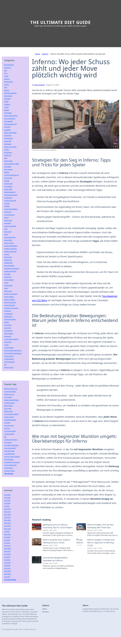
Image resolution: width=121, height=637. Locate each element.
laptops (6, 172)
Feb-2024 (7, 537)
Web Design (8, 96)
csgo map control (10, 448)
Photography (8, 82)
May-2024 (7, 549)
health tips (7, 155)
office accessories (10, 302)
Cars (5, 73)
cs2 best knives (9, 434)
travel (6, 283)
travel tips (7, 311)
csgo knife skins (9, 454)
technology (7, 135)
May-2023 (7, 529)
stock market (8, 468)
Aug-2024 (7, 526)
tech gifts (7, 274)
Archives (45, 612)
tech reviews (8, 169)
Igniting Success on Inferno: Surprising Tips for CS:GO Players (58, 526)
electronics (7, 325)
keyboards (7, 336)
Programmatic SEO (10, 124)
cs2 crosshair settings (11, 414)
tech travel (7, 232)
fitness (6, 218)
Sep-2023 (7, 551)
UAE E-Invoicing (9, 362)
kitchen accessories (10, 294)
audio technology (9, 237)
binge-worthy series (10, 389)
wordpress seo (9, 394)
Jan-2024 (7, 546)
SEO (5, 70)
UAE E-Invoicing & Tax (11, 175)
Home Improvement (11, 116)
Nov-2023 (7, 534)
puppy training (9, 417)
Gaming (45, 54)
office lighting (8, 334)
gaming (6, 254)
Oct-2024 (7, 500)
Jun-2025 (7, 577)
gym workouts (8, 459)
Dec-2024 (7, 563)
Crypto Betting (9, 359)
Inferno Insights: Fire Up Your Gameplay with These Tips (100, 526)
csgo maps (7, 408)
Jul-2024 (7, 532)
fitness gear (8, 220)
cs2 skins (7, 423)
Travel (6, 76)
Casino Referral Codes (11, 164)
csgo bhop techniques (11, 445)
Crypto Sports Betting (11, 339)
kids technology (9, 266)
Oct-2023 (7, 560)
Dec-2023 (7, 554)
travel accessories (10, 201)
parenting (7, 223)
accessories (8, 178)
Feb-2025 (7, 566)
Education (7, 99)
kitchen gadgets (9, 300)
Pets (5, 87)
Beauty (6, 110)
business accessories (11, 308)
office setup (8, 291)
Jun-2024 (7, 540)
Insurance (7, 68)
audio (6, 288)
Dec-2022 (7, 523)
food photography (10, 420)
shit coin (7, 428)
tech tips (7, 203)
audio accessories (10, 226)
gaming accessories (10, 195)
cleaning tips (8, 184)
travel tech (7, 328)
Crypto (6, 345)
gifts (5, 158)
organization (8, 314)
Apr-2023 (7, 498)
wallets (6, 322)
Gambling (7, 130)
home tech (7, 342)
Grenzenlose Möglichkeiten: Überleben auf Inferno (55, 559)
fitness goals (8, 411)
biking (6, 235)
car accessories (9, 215)
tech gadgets (8, 121)
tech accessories (9, 119)
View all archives (10, 580)
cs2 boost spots (9, 471)
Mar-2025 (7, 571)
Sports (6, 107)
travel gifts (7, 141)
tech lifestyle (8, 331)
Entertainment (9, 65)
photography (8, 138)
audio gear (7, 212)
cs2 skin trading (9, 403)
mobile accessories (10, 249)
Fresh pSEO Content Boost (13, 353)
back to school (9, 243)
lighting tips (8, 260)
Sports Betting (9, 348)
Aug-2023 (7, 495)
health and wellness (10, 246)
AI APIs (6, 150)
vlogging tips (8, 285)
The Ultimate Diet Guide (60, 22)
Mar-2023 (7, 520)
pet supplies (8, 186)
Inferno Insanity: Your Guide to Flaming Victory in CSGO (56, 541)
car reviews (8, 397)
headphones (8, 317)
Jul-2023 (7, 506)
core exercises (9, 425)
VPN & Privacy (8, 367)
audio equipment (9, 192)
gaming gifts (8, 161)
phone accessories (10, 147)
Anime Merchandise (10, 209)
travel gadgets (9, 280)
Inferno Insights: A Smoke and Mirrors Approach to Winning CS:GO (100, 542)
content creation (9, 305)
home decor (8, 152)
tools (5, 229)
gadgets (7, 206)
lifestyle (6, 181)
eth (5, 437)
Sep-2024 (7, 517)
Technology (8, 113)
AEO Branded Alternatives (12, 351)
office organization (10, 133)
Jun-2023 (7, 557)
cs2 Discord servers (10, 440)
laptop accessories (10, 251)
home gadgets (9, 297)
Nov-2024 (7, 509)
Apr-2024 (7, 503)
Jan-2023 (7, 543)
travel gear (7, 277)
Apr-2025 (7, 568)
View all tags (8, 474)
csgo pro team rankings (12, 457)
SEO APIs (7, 127)
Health (6, 102)
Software (7, 104)
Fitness (6, 85)
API (5, 365)
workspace (7, 144)
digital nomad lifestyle (11, 400)
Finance (6, 90)
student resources (10, 271)
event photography (10, 465)
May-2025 (7, 574)
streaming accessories (11, 268)
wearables (7, 167)
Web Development (10, 93)
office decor (8, 257)
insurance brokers (10, 392)
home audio (8, 189)
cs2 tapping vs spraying (12, 462)
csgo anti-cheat (9, 451)
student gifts (8, 263)
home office (8, 240)
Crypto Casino (8, 356)
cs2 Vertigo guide (10, 431)
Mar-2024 (7, 515)
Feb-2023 (7, 512)
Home (37, 54)
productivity (8, 198)
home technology (10, 319)
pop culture (8, 442)
